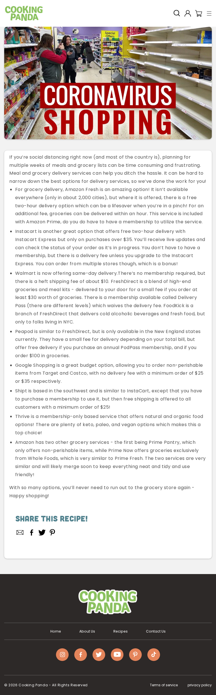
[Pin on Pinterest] (52, 532)
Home (55, 631)
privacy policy (200, 685)
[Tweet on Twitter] (42, 532)
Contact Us (156, 631)
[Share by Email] (20, 532)
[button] (209, 13)
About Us (87, 631)
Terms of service (164, 685)
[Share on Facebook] (31, 532)
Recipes (120, 631)
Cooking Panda (33, 685)
